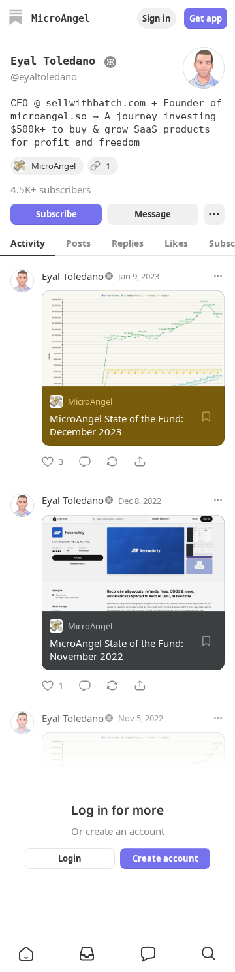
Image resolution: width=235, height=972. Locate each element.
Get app (205, 18)
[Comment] (85, 461)
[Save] (206, 416)
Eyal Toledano (73, 276)
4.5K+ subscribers (50, 189)
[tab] (27, 243)
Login (70, 858)
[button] (26, 953)
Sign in (156, 18)
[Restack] (112, 461)
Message (152, 214)
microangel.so (48, 116)
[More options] (218, 276)
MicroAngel (90, 401)
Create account (165, 858)
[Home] (16, 18)
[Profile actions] (214, 214)
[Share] (140, 461)
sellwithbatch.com (96, 103)
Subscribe (56, 214)
